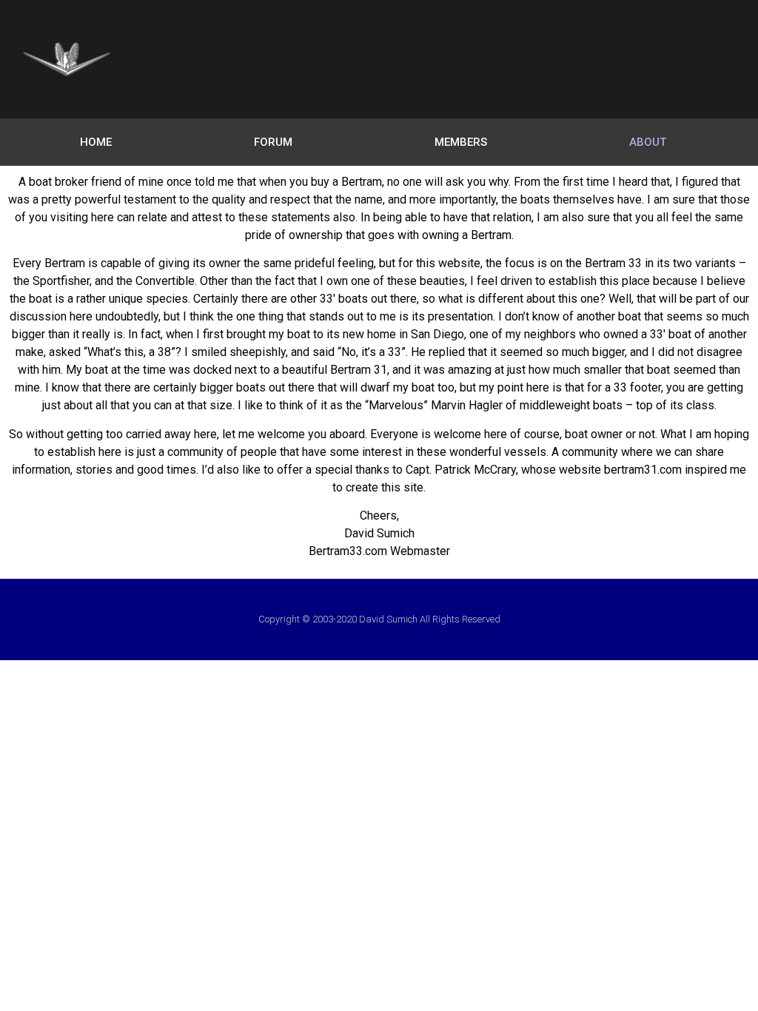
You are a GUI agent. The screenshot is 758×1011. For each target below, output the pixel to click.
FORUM (273, 142)
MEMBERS (461, 142)
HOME (96, 142)
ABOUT (647, 142)
